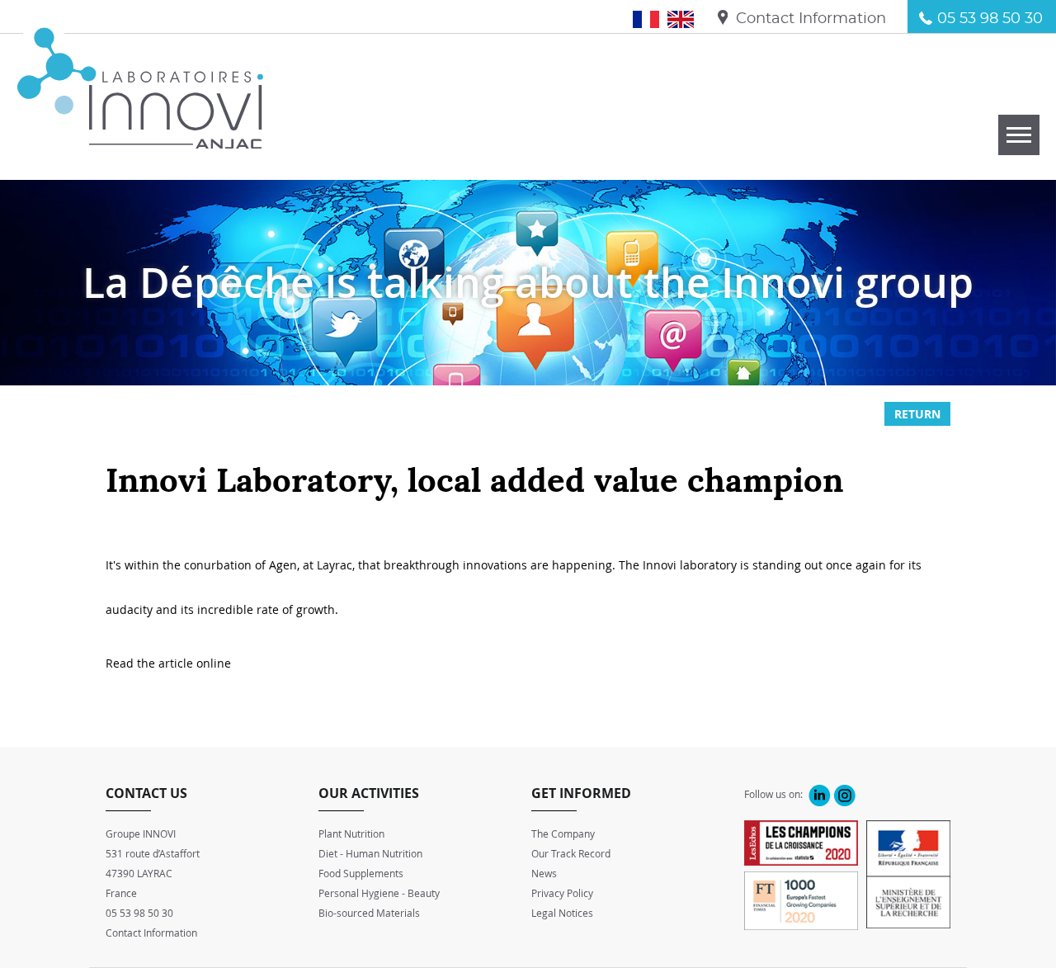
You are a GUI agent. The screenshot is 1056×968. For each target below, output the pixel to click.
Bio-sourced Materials (369, 912)
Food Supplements (360, 873)
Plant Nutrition (351, 833)
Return (917, 414)
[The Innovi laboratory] (140, 140)
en (687, 18)
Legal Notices (562, 912)
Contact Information (811, 19)
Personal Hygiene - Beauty (379, 893)
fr (654, 18)
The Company (563, 833)
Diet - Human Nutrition (370, 853)
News (544, 873)
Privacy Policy (562, 893)
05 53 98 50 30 (990, 19)
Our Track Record (570, 853)
